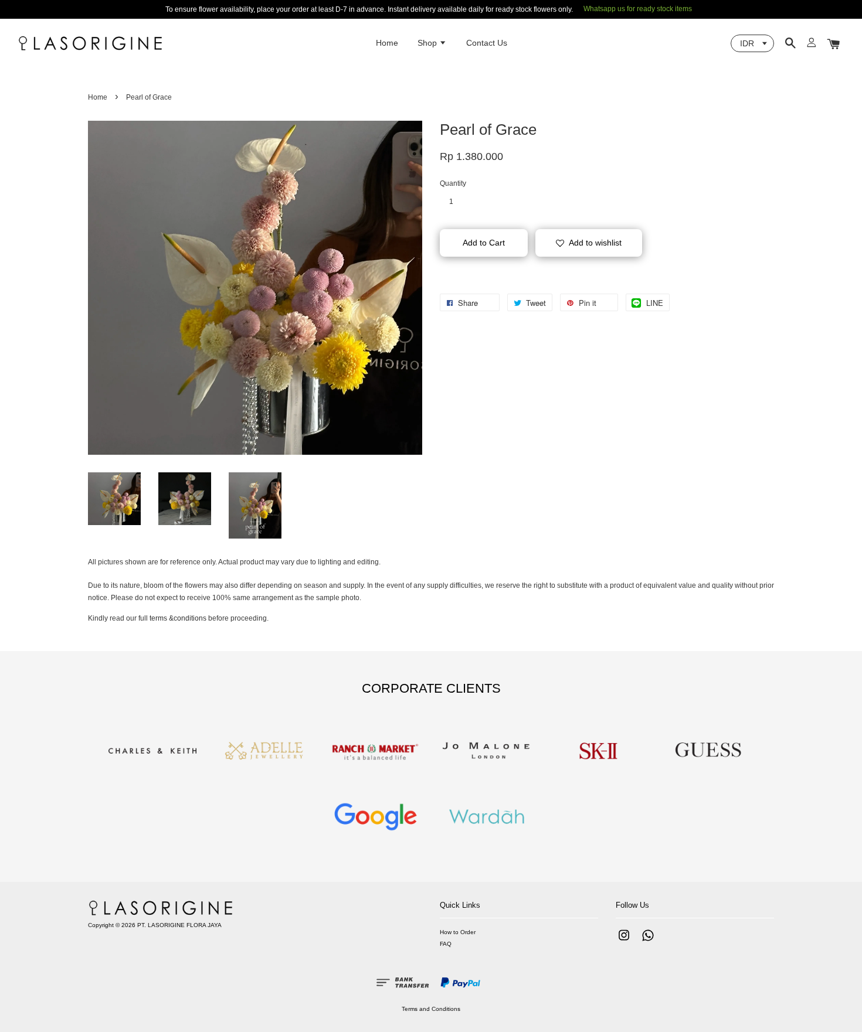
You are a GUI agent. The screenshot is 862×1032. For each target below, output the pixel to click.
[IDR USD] (752, 43)
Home (387, 42)
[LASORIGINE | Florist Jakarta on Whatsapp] (648, 941)
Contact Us (486, 42)
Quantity (453, 183)
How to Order (458, 932)
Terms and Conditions (431, 1009)
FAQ (446, 944)
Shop (428, 42)
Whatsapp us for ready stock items (637, 9)
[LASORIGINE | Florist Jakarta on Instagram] (624, 941)
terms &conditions (178, 618)
